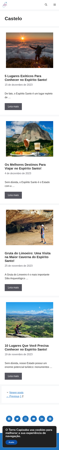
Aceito (11, 442)
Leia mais (13, 106)
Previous (12, 396)
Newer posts (16, 392)
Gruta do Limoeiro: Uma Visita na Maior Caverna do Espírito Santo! (28, 257)
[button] (46, 4)
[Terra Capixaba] (5, 4)
